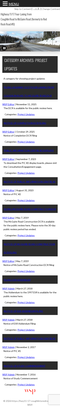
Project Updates (26, 114)
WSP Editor (8, 104)
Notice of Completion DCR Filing (25, 123)
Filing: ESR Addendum (17, 279)
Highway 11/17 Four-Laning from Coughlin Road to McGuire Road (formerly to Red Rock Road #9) (24, 19)
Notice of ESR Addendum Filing (23, 311)
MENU (14, 4)
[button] (6, 3)
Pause (4, 48)
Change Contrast (51, 9)
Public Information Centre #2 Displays (29, 150)
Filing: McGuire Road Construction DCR (30, 209)
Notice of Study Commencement (25, 365)
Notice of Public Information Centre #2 (30, 181)
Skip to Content (22, 9)
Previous (4, 40)
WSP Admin (8, 288)
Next (55, 40)
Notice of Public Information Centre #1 (30, 338)
